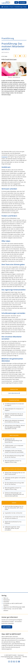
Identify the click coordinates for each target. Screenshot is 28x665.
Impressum (21, 655)
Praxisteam (4, 157)
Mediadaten (6, 600)
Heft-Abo (24, 656)
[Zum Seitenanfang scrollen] (25, 662)
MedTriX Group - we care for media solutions (12, 609)
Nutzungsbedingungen (7, 656)
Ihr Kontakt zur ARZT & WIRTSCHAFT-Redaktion (13, 604)
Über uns (5, 598)
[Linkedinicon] (19, 662)
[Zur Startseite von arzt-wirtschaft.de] (6, 2)
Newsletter (6, 601)
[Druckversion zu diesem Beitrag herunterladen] (15, 56)
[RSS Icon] (14, 662)
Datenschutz (18, 656)
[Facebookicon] (9, 662)
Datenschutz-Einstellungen (14, 658)
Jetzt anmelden (7, 627)
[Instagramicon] (11, 662)
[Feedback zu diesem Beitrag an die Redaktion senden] (24, 56)
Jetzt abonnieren (13, 393)
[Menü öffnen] (16, 2)
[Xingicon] (16, 662)
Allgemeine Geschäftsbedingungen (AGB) (14, 607)
